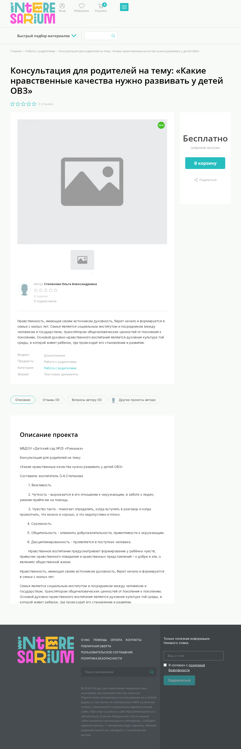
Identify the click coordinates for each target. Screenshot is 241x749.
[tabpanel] (92, 260)
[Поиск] (152, 672)
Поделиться (208, 180)
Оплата (116, 640)
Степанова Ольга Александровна (70, 284)
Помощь (100, 640)
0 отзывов (45, 104)
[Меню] (124, 7)
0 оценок (41, 296)
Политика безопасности (101, 658)
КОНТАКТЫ (133, 640)
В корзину (205, 163)
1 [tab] (92, 273)
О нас (85, 640)
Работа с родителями (60, 368)
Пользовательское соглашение (107, 652)
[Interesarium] (45, 649)
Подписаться (179, 680)
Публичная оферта (96, 646)
